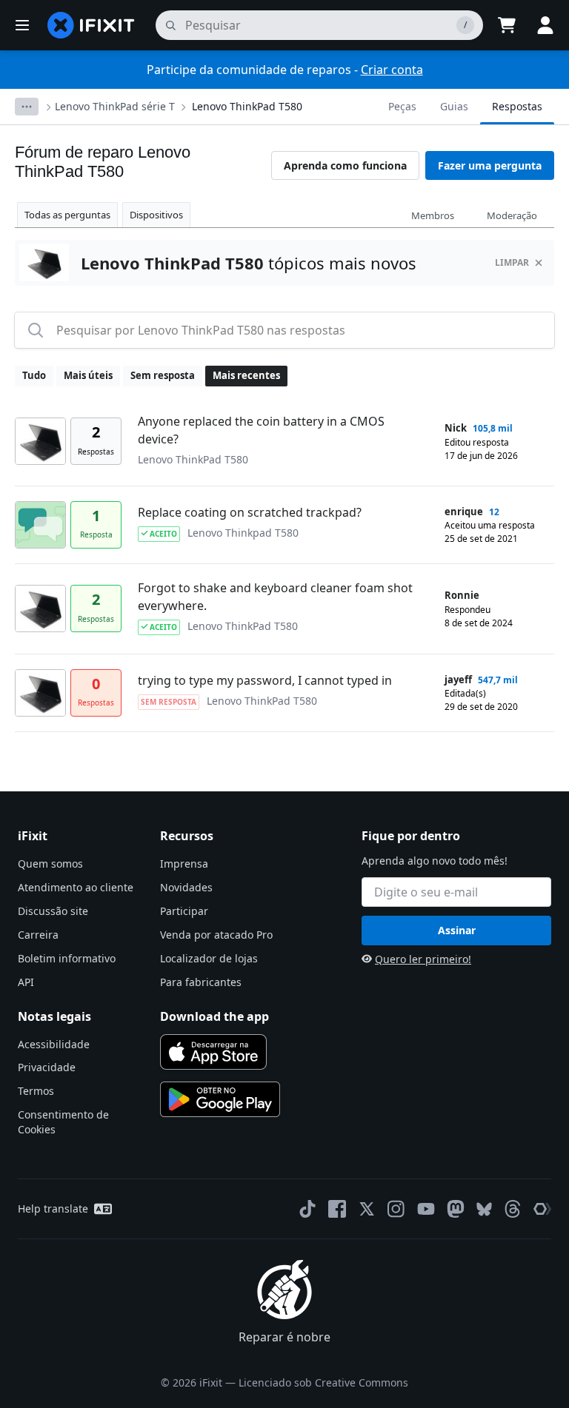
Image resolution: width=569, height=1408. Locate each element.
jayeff (458, 679)
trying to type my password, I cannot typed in (265, 680)
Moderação (512, 215)
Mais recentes (246, 375)
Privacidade (47, 1067)
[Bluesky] (484, 1209)
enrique (464, 511)
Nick (456, 428)
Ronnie (462, 595)
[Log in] (545, 25)
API (26, 982)
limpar (512, 262)
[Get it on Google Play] (220, 1099)
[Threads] (513, 1209)
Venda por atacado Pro (216, 935)
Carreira (38, 935)
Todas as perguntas (67, 214)
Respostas (517, 106)
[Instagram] (396, 1209)
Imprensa (184, 863)
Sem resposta (162, 375)
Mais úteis (88, 375)
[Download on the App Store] (213, 1052)
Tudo (34, 375)
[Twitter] (367, 1209)
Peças (402, 106)
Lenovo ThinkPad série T (115, 106)
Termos (36, 1091)
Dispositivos (156, 214)
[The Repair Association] (542, 1209)
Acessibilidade (54, 1044)
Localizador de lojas (209, 958)
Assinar (457, 930)
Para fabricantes (201, 982)
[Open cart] (507, 25)
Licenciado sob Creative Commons (323, 1382)
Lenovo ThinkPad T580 (247, 106)
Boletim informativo (67, 958)
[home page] (91, 25)
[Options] (27, 106)
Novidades (186, 887)
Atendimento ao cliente (75, 887)
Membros (432, 215)
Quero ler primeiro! (423, 959)
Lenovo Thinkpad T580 (243, 533)
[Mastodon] (456, 1209)
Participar (184, 911)
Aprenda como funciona (345, 165)
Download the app (214, 1016)
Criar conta (392, 69)
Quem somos (50, 863)
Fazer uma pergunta (490, 165)
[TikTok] (307, 1209)
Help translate (53, 1208)
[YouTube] (426, 1209)
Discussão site (53, 911)
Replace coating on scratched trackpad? (250, 512)
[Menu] (22, 25)
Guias (454, 106)
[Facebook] (337, 1209)
